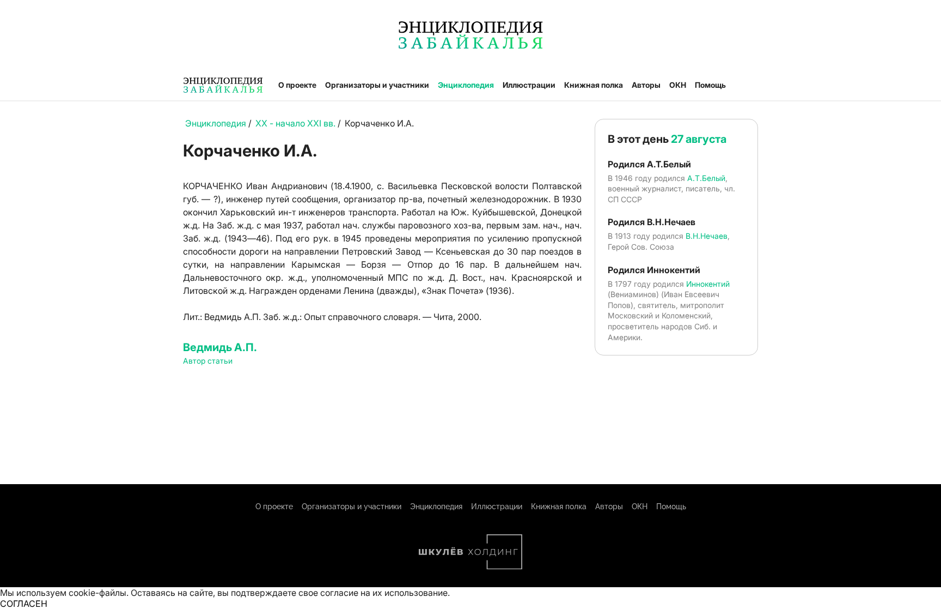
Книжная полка (593, 84)
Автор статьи (208, 360)
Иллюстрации (529, 84)
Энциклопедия (466, 84)
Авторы (646, 84)
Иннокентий (708, 283)
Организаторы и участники (377, 84)
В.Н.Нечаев (707, 235)
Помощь (710, 84)
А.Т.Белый (706, 178)
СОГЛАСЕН (23, 603)
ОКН (677, 84)
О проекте (297, 84)
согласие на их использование (384, 592)
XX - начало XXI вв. (295, 123)
